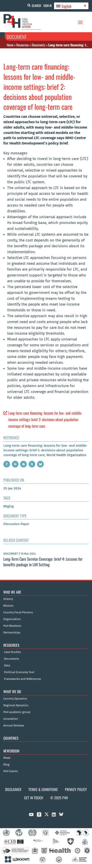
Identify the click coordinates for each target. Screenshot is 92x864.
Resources (22, 44)
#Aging (8, 506)
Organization (12, 619)
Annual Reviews (13, 725)
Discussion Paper (16, 524)
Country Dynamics (15, 698)
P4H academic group (16, 712)
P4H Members (12, 625)
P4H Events (10, 771)
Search (36, 5)
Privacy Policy (76, 789)
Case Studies (12, 652)
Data (7, 665)
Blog (6, 764)
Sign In (47, 5)
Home (10, 44)
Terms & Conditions (43, 789)
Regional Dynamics (15, 705)
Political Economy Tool (19, 672)
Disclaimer (13, 789)
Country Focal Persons (18, 612)
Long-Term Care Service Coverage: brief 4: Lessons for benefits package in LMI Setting (43, 561)
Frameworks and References (22, 679)
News (6, 757)
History (8, 599)
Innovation (10, 718)
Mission (8, 605)
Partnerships (11, 632)
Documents (38, 44)
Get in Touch (33, 797)
